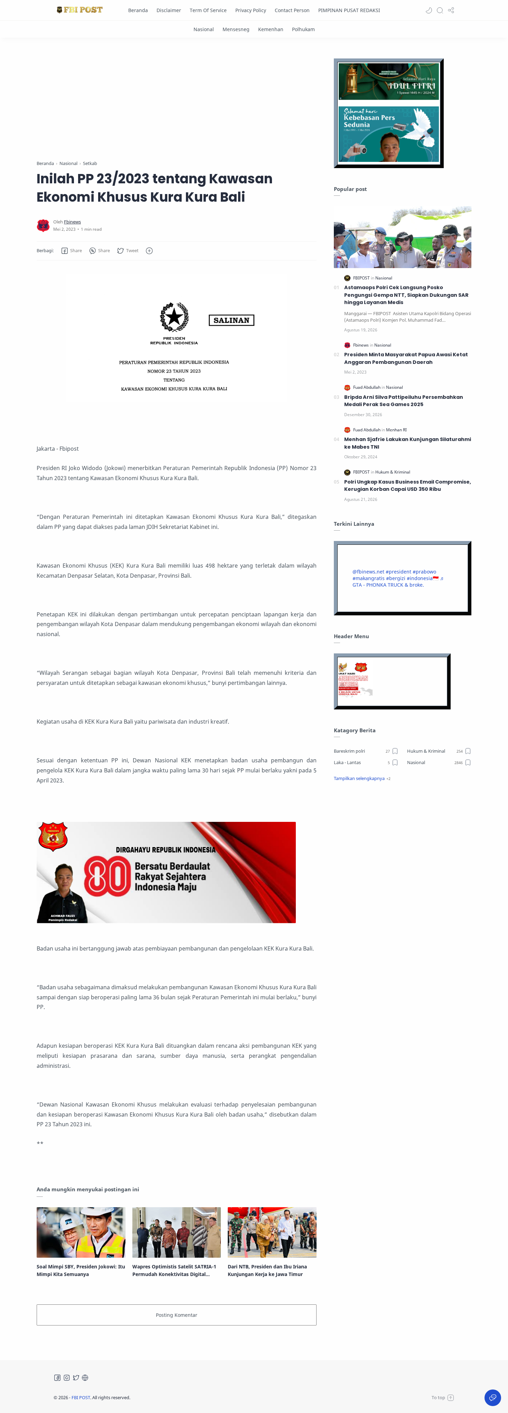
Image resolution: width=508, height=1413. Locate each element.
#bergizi (395, 578)
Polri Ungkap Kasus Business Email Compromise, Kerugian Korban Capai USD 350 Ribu (407, 485)
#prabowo (424, 571)
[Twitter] (76, 1378)
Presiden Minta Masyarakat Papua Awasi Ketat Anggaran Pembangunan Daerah (406, 358)
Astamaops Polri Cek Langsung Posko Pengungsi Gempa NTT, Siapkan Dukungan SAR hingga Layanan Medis (406, 295)
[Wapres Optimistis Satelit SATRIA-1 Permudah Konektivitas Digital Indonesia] (176, 1232)
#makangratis (368, 578)
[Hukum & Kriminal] (392, 472)
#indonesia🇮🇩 (423, 578)
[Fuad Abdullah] (367, 387)
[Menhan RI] (396, 430)
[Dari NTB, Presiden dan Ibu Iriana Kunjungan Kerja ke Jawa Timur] (272, 1232)
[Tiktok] (85, 1378)
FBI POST (81, 1397)
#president (398, 571)
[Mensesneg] (236, 29)
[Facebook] (57, 1378)
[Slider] (177, 100)
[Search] (439, 10)
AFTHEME (174, 1397)
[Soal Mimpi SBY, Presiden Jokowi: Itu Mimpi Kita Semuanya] (81, 1232)
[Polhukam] (303, 29)
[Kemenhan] (270, 29)
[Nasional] (204, 29)
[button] (428, 10)
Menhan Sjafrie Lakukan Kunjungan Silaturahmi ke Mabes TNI (407, 443)
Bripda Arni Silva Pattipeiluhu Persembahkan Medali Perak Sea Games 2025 (403, 401)
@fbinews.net (368, 571)
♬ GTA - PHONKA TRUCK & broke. (398, 581)
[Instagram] (66, 1378)
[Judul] (166, 921)
